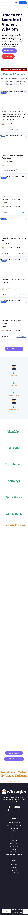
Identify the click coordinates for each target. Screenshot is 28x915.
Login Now (22, 2)
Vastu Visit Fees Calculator (14, 854)
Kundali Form (14, 843)
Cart (14, 831)
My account (14, 828)
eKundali (14, 849)
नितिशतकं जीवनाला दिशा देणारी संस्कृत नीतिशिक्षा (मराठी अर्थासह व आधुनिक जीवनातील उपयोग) (13, 114)
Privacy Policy (14, 870)
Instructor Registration (14, 825)
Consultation (14, 846)
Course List (14, 852)
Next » (17, 342)
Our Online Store (14, 841)
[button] (26, 92)
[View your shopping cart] (16, 2)
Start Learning (14, 129)
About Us (14, 867)
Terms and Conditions (14, 873)
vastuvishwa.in (11, 123)
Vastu (18, 206)
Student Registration (14, 822)
